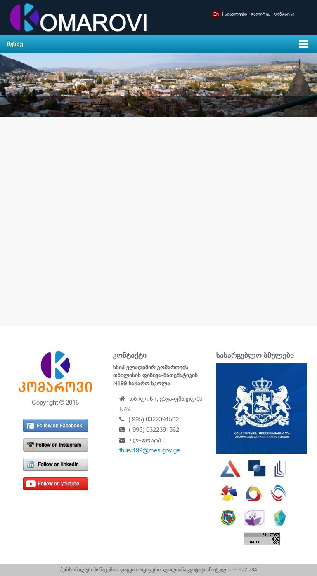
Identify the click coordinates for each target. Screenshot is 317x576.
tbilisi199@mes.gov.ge (149, 450)
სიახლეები (236, 14)
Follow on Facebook (59, 425)
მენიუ (15, 43)
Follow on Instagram (58, 445)
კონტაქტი (284, 14)
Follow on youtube (58, 484)
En (216, 14)
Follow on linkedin (58, 464)
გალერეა (260, 14)
